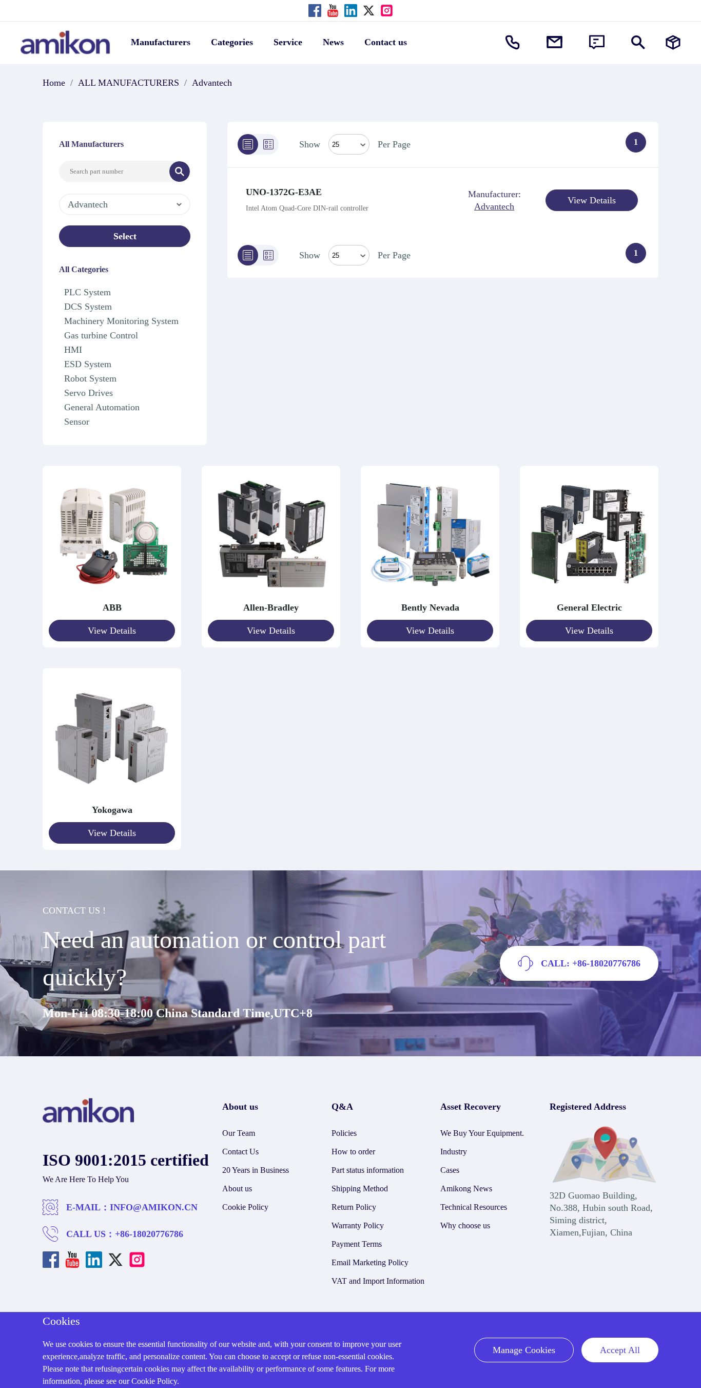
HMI (73, 350)
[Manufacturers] (673, 42)
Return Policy (354, 1207)
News (333, 42)
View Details (592, 200)
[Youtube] (332, 10)
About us (237, 1188)
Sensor (76, 421)
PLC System (87, 292)
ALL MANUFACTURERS (128, 83)
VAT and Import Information (378, 1281)
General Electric (589, 607)
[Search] (179, 171)
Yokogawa (112, 810)
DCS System (88, 306)
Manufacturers (160, 42)
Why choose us (465, 1225)
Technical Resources (473, 1207)
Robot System (90, 378)
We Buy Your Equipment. (482, 1133)
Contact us (385, 42)
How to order (353, 1151)
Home (54, 83)
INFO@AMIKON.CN (154, 1207)
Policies (344, 1133)
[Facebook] (314, 10)
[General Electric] (589, 595)
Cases (449, 1170)
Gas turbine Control (101, 335)
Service (288, 42)
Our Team (238, 1133)
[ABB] (112, 595)
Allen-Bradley (271, 607)
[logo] (88, 1120)
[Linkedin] (350, 10)
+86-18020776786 (149, 1234)
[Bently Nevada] (430, 595)
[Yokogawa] (112, 797)
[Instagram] (386, 10)
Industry (453, 1151)
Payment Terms (357, 1244)
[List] (248, 144)
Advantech (212, 83)
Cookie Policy (245, 1207)
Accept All (620, 1350)
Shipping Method (360, 1188)
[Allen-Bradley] (271, 595)
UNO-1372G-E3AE (284, 192)
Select (125, 236)
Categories (232, 42)
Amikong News (466, 1188)
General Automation (102, 407)
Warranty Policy (358, 1225)
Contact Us (240, 1151)
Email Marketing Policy (370, 1262)
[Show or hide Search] (638, 42)
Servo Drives (88, 393)
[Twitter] (368, 10)
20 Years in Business (255, 1170)
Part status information (368, 1170)
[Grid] (268, 144)
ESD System (87, 364)
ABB (112, 607)
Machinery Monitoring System (121, 321)
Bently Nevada (430, 607)
